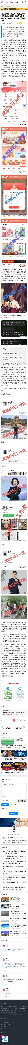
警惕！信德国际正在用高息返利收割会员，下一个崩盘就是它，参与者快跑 (14, 857)
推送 (21, 23)
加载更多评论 (13, 813)
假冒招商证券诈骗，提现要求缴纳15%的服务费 (14, 867)
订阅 (21, 1015)
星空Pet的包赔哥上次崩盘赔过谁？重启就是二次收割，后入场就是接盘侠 (14, 852)
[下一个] (26, 472)
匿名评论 (13, 804)
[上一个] (1, 472)
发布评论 (5, 804)
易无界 (17, 40)
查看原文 (5, 954)
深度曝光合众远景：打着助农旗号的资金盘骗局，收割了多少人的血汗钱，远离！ (14, 862)
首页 (2, 6)
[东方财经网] (14, 3)
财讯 (5, 6)
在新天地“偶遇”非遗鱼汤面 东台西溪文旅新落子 (14, 883)
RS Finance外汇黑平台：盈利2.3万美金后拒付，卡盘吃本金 (14, 878)
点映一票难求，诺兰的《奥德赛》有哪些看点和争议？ (14, 873)
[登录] (22, 2)
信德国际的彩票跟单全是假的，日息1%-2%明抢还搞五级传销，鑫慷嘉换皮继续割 (14, 888)
